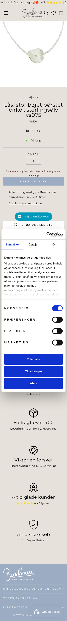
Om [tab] (54, 244)
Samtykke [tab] (12, 244)
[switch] (57, 320)
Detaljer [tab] (33, 244)
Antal (33, 154)
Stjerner (45, 503)
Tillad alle (33, 359)
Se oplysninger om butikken (25, 203)
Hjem (32, 97)
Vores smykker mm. (21, 598)
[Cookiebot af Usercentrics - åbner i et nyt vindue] (47, 234)
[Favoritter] (53, 12)
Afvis (33, 383)
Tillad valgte (33, 371)
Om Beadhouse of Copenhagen (32, 589)
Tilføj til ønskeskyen (35, 216)
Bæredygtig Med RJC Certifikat (33, 466)
